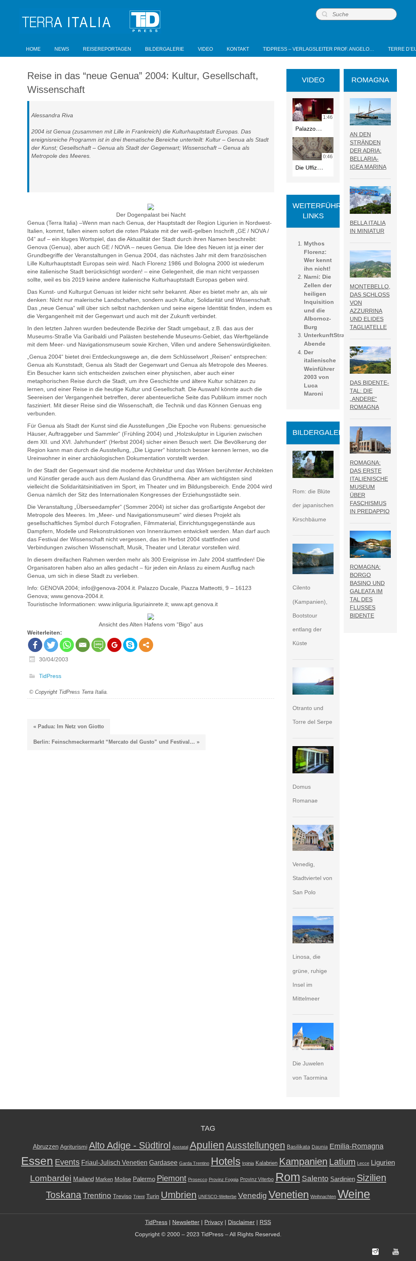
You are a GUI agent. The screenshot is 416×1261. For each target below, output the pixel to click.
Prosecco (197, 1179)
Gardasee (163, 1162)
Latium (342, 1162)
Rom (287, 1177)
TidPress (50, 676)
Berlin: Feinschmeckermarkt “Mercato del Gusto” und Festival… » (116, 742)
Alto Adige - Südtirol (130, 1145)
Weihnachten (323, 1196)
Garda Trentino (194, 1163)
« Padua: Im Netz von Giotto (68, 726)
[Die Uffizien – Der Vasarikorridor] (313, 148)
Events (67, 1162)
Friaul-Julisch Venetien (114, 1162)
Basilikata (298, 1147)
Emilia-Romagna (356, 1146)
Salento (315, 1178)
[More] (146, 645)
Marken (104, 1179)
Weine (354, 1194)
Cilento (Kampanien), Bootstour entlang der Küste (309, 615)
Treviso (122, 1196)
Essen (37, 1160)
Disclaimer (241, 1222)
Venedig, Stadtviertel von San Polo (312, 878)
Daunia (320, 1147)
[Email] (83, 645)
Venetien (289, 1194)
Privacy (213, 1222)
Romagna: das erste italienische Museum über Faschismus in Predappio (370, 486)
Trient (139, 1196)
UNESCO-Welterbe (217, 1196)
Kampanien (303, 1161)
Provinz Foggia (223, 1179)
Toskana (63, 1195)
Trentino (97, 1195)
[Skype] (130, 645)
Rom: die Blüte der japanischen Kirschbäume (313, 505)
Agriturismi (73, 1147)
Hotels (225, 1161)
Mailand (83, 1179)
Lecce (363, 1163)
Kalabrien (266, 1163)
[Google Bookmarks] (114, 645)
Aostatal (180, 1147)
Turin (152, 1196)
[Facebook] (35, 645)
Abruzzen (45, 1146)
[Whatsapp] (67, 645)
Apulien (207, 1145)
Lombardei (51, 1178)
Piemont (171, 1178)
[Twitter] (51, 645)
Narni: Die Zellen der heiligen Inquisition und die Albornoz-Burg (319, 301)
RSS (265, 1222)
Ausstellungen (255, 1145)
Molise (123, 1179)
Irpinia (248, 1163)
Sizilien (371, 1178)
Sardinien (342, 1178)
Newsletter (185, 1222)
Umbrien (179, 1195)
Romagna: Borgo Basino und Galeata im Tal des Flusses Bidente (367, 591)
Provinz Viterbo (257, 1179)
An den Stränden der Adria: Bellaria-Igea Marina (368, 150)
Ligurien (383, 1162)
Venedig (252, 1195)
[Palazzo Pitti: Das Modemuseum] (313, 109)
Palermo (144, 1178)
